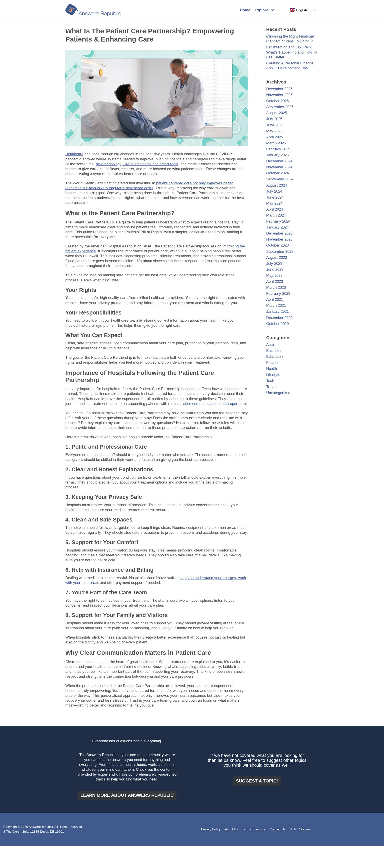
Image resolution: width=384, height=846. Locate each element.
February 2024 (278, 221)
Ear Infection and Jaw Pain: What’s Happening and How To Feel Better (291, 52)
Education (274, 356)
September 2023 (279, 251)
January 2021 (277, 311)
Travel (271, 387)
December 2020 (279, 318)
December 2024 (279, 161)
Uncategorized (278, 393)
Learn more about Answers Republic (127, 795)
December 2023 (279, 233)
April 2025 (274, 137)
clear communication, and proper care (214, 404)
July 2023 (274, 263)
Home (245, 10)
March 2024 (276, 215)
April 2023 (274, 281)
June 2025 (274, 125)
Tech (270, 380)
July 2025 (274, 119)
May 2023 (274, 275)
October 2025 (277, 101)
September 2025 (279, 107)
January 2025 (277, 155)
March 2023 (276, 287)
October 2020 (277, 324)
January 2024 (277, 227)
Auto (270, 344)
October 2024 (277, 173)
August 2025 (276, 113)
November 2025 (279, 95)
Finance (272, 362)
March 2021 (276, 305)
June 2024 (274, 197)
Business (274, 350)
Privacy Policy (210, 829)
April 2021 (274, 299)
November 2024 (279, 167)
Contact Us (277, 829)
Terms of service (253, 829)
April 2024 (274, 209)
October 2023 (277, 245)
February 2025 (278, 149)
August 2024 (276, 185)
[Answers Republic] (93, 10)
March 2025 (276, 143)
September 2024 (279, 179)
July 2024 (274, 191)
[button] (314, 10)
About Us (231, 829)
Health (271, 368)
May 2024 (274, 203)
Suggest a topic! (257, 780)
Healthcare (74, 154)
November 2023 (279, 239)
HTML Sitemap (300, 829)
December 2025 (279, 89)
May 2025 (274, 131)
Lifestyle (273, 374)
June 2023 (274, 269)
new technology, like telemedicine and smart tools (137, 164)
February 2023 (278, 293)
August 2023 (276, 257)
